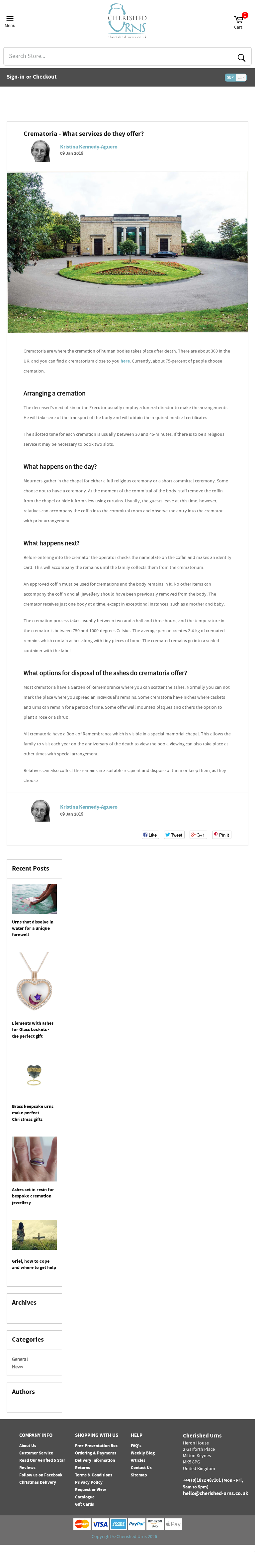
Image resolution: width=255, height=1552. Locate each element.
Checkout (45, 78)
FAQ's (136, 1446)
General (20, 1360)
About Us (27, 1446)
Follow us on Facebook (40, 1475)
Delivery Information (95, 1460)
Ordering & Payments (95, 1453)
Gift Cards (84, 1504)
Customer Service (36, 1453)
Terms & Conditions (93, 1475)
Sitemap (139, 1475)
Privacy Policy (89, 1482)
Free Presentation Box (96, 1446)
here (125, 361)
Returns (82, 1468)
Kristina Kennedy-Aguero (89, 147)
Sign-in (16, 78)
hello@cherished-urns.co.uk (215, 1494)
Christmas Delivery (37, 1482)
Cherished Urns (132, 1537)
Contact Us (141, 1468)
